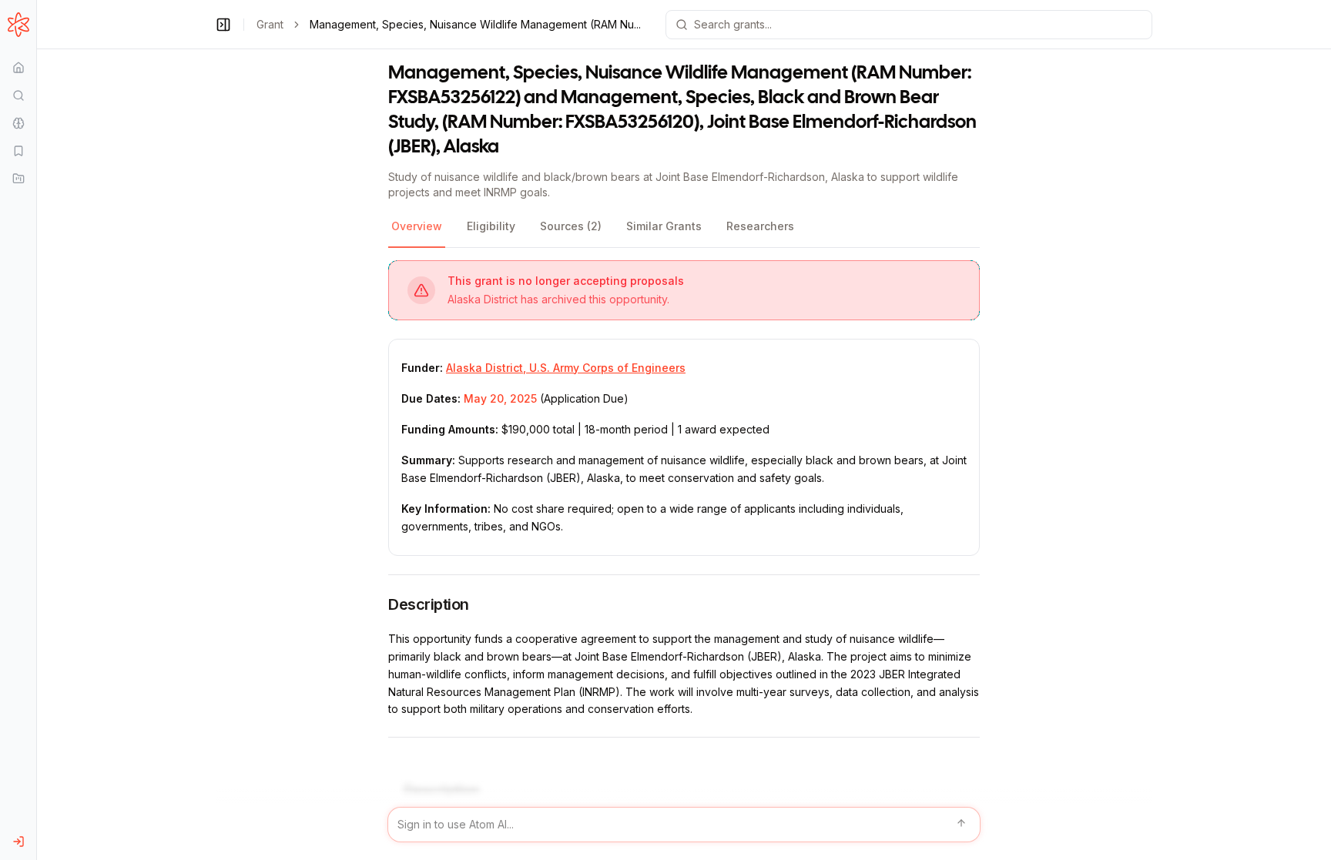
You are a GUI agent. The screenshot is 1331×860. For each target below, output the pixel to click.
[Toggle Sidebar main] (36, 430)
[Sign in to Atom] (18, 841)
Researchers (760, 226)
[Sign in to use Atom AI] (684, 825)
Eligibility (491, 226)
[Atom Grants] (18, 24)
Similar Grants (664, 226)
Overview (416, 226)
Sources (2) (571, 226)
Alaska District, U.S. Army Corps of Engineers (566, 367)
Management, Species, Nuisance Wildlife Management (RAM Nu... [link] (475, 24)
